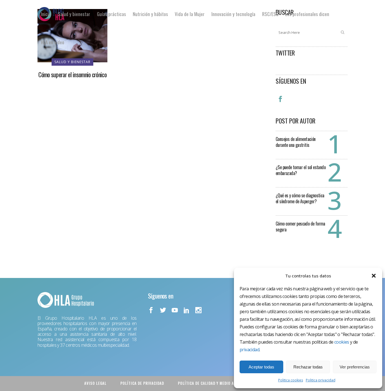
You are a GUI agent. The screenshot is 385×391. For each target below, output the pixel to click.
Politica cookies (290, 380)
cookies (341, 342)
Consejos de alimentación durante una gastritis (296, 142)
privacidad (249, 349)
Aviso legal (95, 383)
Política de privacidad (142, 383)
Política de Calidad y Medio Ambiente (213, 383)
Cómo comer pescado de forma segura (300, 226)
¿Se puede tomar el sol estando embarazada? (301, 170)
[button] (374, 276)
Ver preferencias (355, 367)
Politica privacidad (320, 380)
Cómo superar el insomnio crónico (72, 74)
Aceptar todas (261, 367)
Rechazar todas (308, 367)
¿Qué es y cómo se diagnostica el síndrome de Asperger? (300, 198)
